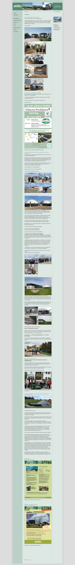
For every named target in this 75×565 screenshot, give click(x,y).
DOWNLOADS (16, 22)
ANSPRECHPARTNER (17, 27)
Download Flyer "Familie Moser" (36, 499)
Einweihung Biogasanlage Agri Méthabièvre (36, 231)
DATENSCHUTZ (16, 31)
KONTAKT (15, 29)
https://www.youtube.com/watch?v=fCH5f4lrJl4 (32, 229)
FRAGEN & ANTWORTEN (17, 20)
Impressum (55, 11)
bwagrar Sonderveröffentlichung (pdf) (37, 149)
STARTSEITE (26, 11)
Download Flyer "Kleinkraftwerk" (36, 545)
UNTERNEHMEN (16, 18)
